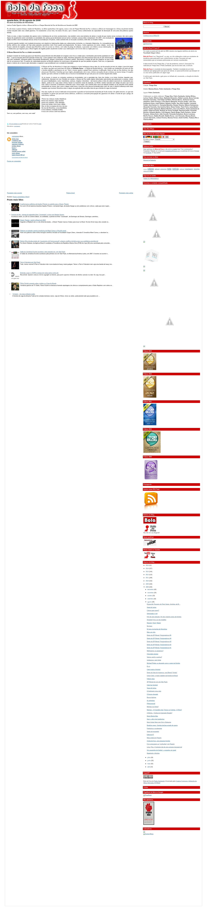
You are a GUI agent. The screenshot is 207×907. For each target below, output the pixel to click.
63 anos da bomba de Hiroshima (20, 22)
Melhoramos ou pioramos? (155, 651)
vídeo (151, 171)
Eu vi (148, 666)
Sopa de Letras (151, 607)
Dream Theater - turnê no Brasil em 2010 (33, 220)
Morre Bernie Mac (152, 716)
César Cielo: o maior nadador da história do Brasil (162, 675)
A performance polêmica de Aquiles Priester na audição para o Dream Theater (44, 204)
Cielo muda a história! (153, 669)
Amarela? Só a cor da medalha (156, 620)
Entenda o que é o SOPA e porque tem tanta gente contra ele (39, 273)
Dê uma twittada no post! (15, 123)
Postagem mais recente (14, 193)
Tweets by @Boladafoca (151, 178)
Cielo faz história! (152, 685)
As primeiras (151, 700)
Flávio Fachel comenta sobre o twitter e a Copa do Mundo (38, 283)
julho (149, 757)
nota (169, 169)
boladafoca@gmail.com (172, 151)
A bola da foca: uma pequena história (158, 741)
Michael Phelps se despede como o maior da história (163, 663)
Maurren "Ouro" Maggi (154, 623)
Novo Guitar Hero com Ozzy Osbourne (159, 722)
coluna (150, 169)
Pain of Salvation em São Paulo (30, 262)
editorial (157, 169)
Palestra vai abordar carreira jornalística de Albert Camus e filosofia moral (43, 230)
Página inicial (70, 193)
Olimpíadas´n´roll (152, 613)
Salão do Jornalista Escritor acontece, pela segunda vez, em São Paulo (42, 252)
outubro (149, 595)
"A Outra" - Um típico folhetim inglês (23, 294)
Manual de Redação (149, 160)
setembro (150, 599)
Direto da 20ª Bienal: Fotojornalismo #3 (159, 641)
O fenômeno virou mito (154, 691)
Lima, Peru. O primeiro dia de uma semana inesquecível (164, 747)
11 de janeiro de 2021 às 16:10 (20, 157)
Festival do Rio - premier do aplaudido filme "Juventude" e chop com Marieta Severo (37, 214)
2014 (147, 568)
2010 (147, 581)
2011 (147, 578)
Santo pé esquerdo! (153, 731)
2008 (147, 587)
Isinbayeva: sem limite (154, 660)
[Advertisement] (23, 176)
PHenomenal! (151, 703)
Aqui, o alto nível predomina (155, 719)
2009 (147, 584)
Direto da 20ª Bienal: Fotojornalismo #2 (159, 645)
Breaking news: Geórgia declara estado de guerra (162, 725)
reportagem (17, 126)
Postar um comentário (14, 161)
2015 (147, 565)
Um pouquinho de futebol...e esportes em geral (161, 750)
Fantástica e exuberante (154, 728)
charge (145, 169)
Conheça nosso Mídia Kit (151, 35)
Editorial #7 (150, 734)
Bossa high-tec (151, 697)
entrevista (163, 169)
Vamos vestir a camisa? (154, 657)
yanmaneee (15, 136)
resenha (196, 169)
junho (149, 760)
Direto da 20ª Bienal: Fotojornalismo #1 (159, 648)
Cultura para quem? (153, 610)
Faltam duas (151, 679)
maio (149, 763)
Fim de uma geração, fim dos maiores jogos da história (164, 617)
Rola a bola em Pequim (154, 738)
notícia (175, 169)
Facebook (148, 153)
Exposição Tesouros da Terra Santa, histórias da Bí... (163, 604)
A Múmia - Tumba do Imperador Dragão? (159, 713)
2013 (147, 571)
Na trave (149, 626)
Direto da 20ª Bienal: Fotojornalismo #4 (159, 638)
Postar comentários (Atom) (21, 197)
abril (148, 767)
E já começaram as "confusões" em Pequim (161, 744)
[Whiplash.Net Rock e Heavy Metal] (144, 267)
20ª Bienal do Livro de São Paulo (157, 682)
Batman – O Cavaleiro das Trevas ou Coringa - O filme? (164, 710)
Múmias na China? (152, 707)
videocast (146, 171)
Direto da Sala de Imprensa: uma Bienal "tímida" (162, 672)
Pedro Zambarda (159, 781)
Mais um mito (151, 632)
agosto (149, 602)
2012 (147, 574)
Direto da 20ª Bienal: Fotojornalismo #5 (159, 635)
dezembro (150, 589)
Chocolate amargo (152, 654)
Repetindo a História (153, 753)
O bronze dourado (152, 694)
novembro (150, 592)
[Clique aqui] (147, 44)
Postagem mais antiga (126, 193)
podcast (182, 169)
